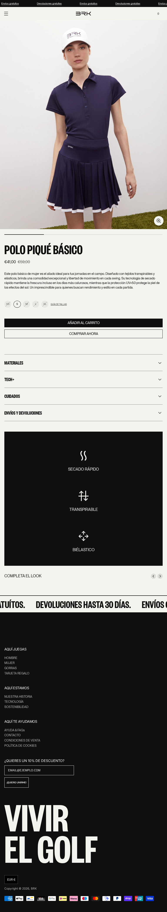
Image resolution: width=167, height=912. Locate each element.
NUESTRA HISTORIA (18, 696)
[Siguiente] (160, 576)
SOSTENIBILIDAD (16, 707)
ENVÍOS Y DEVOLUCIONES (23, 413)
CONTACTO (12, 735)
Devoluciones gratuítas (47, 3)
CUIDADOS (12, 396)
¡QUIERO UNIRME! (16, 782)
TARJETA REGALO (16, 673)
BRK (34, 888)
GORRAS (10, 668)
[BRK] (83, 13)
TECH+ (9, 379)
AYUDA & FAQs (14, 730)
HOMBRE (10, 658)
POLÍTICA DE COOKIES (20, 745)
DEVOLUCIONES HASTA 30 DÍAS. (78, 604)
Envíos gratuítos (86, 3)
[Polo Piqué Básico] (83, 124)
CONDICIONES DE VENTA (22, 740)
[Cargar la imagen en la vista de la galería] (159, 221)
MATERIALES (13, 363)
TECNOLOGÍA (13, 701)
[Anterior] (153, 576)
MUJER (9, 663)
